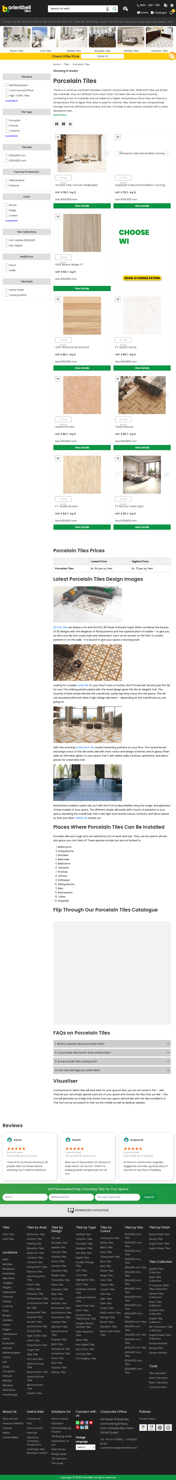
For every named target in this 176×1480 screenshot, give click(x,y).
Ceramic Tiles (106, 21)
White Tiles (106, 1242)
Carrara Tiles (59, 1322)
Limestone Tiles (60, 1353)
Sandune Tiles (108, 1326)
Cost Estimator (158, 1387)
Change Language (82, 1439)
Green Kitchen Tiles (35, 1378)
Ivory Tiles (106, 1280)
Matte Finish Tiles (159, 1234)
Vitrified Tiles (92, 21)
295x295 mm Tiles (135, 1334)
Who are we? (10, 1418)
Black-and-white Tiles (110, 1333)
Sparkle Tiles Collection (156, 1270)
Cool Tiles (81, 1275)
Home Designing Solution (61, 1429)
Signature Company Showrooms (34, 1441)
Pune (6, 1310)
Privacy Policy (147, 1418)
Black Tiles (106, 1247)
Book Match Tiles (61, 1312)
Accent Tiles (34, 1322)
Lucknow (8, 1306)
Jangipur (8, 1283)
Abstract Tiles (59, 1326)
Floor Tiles (16, 21)
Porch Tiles (33, 1284)
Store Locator (35, 1428)
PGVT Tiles (82, 1284)
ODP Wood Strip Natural (72, 347)
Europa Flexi (156, 1348)
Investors (162, 21)
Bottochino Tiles (61, 1308)
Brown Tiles (106, 1322)
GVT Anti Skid (35, 1359)
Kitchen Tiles (54, 21)
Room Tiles (67, 21)
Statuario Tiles (59, 1289)
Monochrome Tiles (59, 1333)
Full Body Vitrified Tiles (86, 1291)
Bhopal (7, 1315)
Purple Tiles (107, 1308)
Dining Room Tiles (37, 1298)
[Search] (114, 8)
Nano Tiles (82, 1340)
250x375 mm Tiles (135, 1347)
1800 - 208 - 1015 (150, 5)
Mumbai (7, 1264)
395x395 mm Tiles (135, 1267)
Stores (144, 12)
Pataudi (7, 1376)
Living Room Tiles (37, 1267)
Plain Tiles (57, 1294)
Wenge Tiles (107, 1317)
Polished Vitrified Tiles (85, 1299)
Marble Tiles (79, 21)
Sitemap (32, 1432)
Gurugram (9, 1371)
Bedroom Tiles (35, 1253)
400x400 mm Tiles (133, 1354)
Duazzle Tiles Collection (156, 1312)
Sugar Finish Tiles (159, 1243)
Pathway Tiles (35, 1294)
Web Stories (58, 1449)
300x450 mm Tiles (133, 1273)
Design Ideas (145, 21)
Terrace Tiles (34, 1262)
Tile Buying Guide (61, 1436)
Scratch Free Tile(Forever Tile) (86, 1316)
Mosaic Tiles (58, 1372)
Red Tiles (105, 1266)
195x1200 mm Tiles (132, 1328)
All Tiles (6, 21)
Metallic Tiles (59, 1303)
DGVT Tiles (82, 1310)
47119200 (131, 1439)
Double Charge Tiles (85, 1264)
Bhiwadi (7, 1380)
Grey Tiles (106, 1252)
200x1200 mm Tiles (133, 1282)
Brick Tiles (57, 1344)
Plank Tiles (57, 1358)
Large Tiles (33, 1349)
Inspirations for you (60, 1442)
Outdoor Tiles (35, 1257)
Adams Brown (65, 427)
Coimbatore (10, 1334)
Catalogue (160, 12)
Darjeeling (8, 1273)
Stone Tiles (57, 1261)
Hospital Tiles (34, 1317)
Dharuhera (9, 1390)
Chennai (8, 1296)
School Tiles (34, 1331)
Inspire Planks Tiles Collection (160, 1336)
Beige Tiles (106, 1275)
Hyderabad (9, 1292)
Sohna (6, 1357)
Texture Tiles (59, 1252)
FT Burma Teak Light (129, 506)
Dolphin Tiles (34, 1393)
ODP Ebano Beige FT (69, 265)
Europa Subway (158, 1352)
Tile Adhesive (59, 1458)
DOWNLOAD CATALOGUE (91, 1210)
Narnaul (7, 1348)
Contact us (34, 1418)
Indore (6, 1324)
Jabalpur (8, 1320)
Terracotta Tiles (109, 1238)
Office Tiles (34, 1289)
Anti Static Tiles (85, 1349)
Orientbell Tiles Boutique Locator (37, 1451)
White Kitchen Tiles (35, 1365)
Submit (149, 1197)
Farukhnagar (10, 1394)
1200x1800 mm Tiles (133, 1370)
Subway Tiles (131, 21)
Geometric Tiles (60, 1317)
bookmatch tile (85, 747)
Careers (7, 1428)
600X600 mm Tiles (133, 1236)
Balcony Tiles (34, 1271)
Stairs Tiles (33, 1340)
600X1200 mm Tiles (133, 1244)
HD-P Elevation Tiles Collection (161, 1328)
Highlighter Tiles (85, 1280)
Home (56, 64)
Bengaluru (9, 1269)
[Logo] (17, 8)
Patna (6, 1338)
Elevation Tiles (35, 1248)
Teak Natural (124, 427)
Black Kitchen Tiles (35, 1386)
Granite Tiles (58, 1256)
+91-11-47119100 (114, 1439)
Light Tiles (106, 1298)
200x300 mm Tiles (133, 1341)
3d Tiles (55, 1238)
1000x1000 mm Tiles (133, 1362)
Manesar (8, 1385)
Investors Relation (13, 1423)
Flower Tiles (58, 1275)
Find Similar (63, 178)
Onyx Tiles (57, 1298)
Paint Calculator (158, 1382)
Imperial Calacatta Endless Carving (140, 185)
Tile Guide (57, 1463)
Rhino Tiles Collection (155, 1303)
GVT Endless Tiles (86, 1358)
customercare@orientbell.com (118, 1447)
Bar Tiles (32, 1308)
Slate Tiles (57, 1284)
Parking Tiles (34, 1243)
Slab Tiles (32, 1354)
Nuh (5, 1362)
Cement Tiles (59, 1270)
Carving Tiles (83, 1354)
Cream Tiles (107, 1289)
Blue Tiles (105, 1261)
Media (6, 1432)
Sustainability (10, 1437)
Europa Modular (158, 1343)
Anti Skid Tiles (84, 1253)
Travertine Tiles (60, 1280)
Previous (57, 153)
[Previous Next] (82, 153)
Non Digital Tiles (85, 1344)
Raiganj (7, 1287)
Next (172, 38)
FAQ (29, 1423)
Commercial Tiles (37, 1303)
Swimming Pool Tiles (36, 1278)
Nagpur (7, 1329)
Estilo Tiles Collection (155, 1278)
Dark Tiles (106, 1303)
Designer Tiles (84, 1248)
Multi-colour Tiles (110, 1312)
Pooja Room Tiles (37, 1345)
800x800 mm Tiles (133, 1290)
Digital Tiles (82, 1257)
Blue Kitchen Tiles (37, 1372)
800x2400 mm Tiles (133, 1315)
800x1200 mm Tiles (133, 1298)
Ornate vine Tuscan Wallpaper (76, 185)
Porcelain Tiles (81, 64)
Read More (60, 115)
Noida (6, 1366)
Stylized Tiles (59, 1339)
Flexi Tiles (119, 21)
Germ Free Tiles (85, 1305)
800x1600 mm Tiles (133, 1307)
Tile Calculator (157, 1373)
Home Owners (59, 1418)
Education (57, 1423)
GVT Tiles (81, 1270)
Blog (155, 21)
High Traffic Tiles (37, 1335)
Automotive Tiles (37, 1326)
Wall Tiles (27, 21)
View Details (82, 206)
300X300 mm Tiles (133, 1252)
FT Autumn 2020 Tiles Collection (159, 1287)
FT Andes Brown (66, 506)
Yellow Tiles (107, 1284)
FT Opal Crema (125, 347)
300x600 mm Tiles (133, 1261)
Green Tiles (107, 1270)
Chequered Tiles (110, 1256)
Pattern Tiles (58, 1266)
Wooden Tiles (59, 1242)
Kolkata (7, 1301)
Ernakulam (9, 1343)
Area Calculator (158, 1378)
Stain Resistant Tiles (85, 1333)
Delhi (5, 1259)
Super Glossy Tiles (159, 1248)
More (170, 21)
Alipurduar (9, 1278)
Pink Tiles (105, 1294)
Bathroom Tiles (40, 21)
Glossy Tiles (156, 1239)
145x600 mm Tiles (135, 1322)
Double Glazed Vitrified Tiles (84, 1325)
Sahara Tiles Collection (156, 1295)
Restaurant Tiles (36, 1312)
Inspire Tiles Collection (156, 1320)
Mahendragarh (11, 1352)
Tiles (66, 64)
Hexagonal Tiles (60, 1349)
